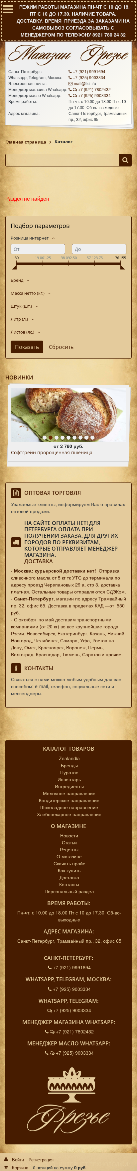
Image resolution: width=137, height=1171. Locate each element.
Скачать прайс (69, 863)
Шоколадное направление (69, 807)
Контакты (69, 884)
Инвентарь (69, 779)
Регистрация (41, 1159)
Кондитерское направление (69, 800)
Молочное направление (69, 793)
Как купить (69, 870)
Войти (18, 1159)
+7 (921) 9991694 (89, 71)
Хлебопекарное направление (69, 814)
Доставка (38, 561)
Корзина (20, 1167)
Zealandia (69, 758)
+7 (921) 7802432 (94, 89)
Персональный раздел (69, 891)
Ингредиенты (69, 786)
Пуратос (69, 772)
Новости (69, 835)
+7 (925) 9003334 (89, 77)
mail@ (79, 83)
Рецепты (69, 849)
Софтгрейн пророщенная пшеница (51, 453)
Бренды (69, 765)
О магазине (69, 856)
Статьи (69, 842)
